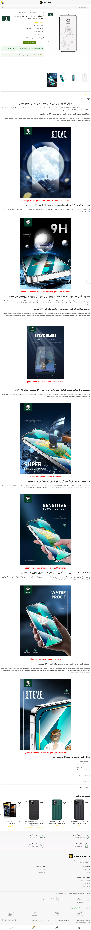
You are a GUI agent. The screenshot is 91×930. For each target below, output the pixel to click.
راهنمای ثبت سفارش (84, 880)
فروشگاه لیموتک (85, 866)
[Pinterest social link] (2, 920)
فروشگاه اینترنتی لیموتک (73, 920)
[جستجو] (3, 7)
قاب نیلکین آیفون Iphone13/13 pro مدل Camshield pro (79, 822)
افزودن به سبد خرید (29, 42)
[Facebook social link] (15, 920)
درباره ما (87, 872)
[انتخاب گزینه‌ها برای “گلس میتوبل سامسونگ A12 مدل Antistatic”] (3, 801)
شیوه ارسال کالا (85, 883)
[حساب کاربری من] (11, 928)
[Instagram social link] (9, 920)
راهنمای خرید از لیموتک (83, 877)
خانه (43, 12)
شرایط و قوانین (41, 869)
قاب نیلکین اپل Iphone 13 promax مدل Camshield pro (57, 822)
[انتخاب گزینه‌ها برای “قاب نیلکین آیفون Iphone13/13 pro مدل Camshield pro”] (71, 801)
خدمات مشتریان (40, 866)
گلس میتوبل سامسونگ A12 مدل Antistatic (11, 822)
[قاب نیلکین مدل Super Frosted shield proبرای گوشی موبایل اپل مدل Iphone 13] (34, 809)
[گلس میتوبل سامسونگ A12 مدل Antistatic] (11, 809)
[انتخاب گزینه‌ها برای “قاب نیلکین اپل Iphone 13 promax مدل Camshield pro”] (48, 801)
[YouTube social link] (6, 920)
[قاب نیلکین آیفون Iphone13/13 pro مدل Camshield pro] (79, 809)
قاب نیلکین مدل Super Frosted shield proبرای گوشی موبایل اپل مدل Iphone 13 (34, 823)
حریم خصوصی (41, 872)
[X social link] (12, 920)
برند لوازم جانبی (36, 12)
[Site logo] (45, 2)
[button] (88, 42)
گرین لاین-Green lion (24, 12)
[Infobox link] (67, 837)
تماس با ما (87, 869)
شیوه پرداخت (86, 886)
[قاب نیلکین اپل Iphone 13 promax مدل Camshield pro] (56, 809)
